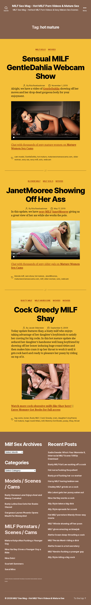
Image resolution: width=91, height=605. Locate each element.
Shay (71, 421)
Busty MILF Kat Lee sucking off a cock (67, 464)
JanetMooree (51, 276)
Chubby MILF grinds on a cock (63, 487)
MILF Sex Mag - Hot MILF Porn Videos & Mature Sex (45, 6)
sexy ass (25, 159)
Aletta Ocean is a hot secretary (64, 546)
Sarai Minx (10, 569)
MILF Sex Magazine (22, 578)
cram (55, 418)
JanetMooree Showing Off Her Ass (45, 195)
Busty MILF (26, 300)
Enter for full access (35, 409)
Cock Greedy (46, 418)
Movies (52, 49)
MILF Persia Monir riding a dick (63, 540)
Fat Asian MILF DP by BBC (16, 578)
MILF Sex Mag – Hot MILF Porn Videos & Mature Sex (38, 598)
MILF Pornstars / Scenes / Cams (22, 529)
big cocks (18, 418)
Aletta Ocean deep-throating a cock (66, 535)
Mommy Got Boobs (53, 421)
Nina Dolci (10, 558)
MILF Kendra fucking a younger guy (66, 551)
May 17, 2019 (59, 208)
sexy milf (34, 159)
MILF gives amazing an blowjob (63, 529)
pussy (65, 421)
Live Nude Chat (7, 578)
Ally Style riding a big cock (61, 557)
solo (41, 159)
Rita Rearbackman (37, 85)
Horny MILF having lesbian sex (63, 481)
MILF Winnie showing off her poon (65, 523)
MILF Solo (40, 49)
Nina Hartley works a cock (61, 498)
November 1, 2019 (60, 85)
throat (77, 421)
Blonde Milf (34, 181)
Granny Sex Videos (27, 578)
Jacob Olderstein (36, 328)
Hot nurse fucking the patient (62, 470)
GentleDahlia (30, 157)
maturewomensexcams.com (60, 157)
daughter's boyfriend (67, 418)
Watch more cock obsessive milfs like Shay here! (41, 406)
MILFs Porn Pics (11, 578)
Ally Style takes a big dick (61, 503)
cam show (29, 276)
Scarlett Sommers (14, 563)
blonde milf (19, 276)
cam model (19, 157)
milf (41, 279)
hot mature (42, 157)
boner (26, 418)
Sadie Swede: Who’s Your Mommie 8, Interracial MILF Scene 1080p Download (66, 455)
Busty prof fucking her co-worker (65, 475)
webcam (47, 159)
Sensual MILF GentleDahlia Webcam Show (45, 67)
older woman (50, 279)
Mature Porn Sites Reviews (34, 578)
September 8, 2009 (59, 328)
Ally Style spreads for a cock (62, 509)
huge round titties (32, 421)
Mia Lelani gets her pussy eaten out (66, 492)
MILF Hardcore (42, 300)
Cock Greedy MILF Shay (45, 314)
